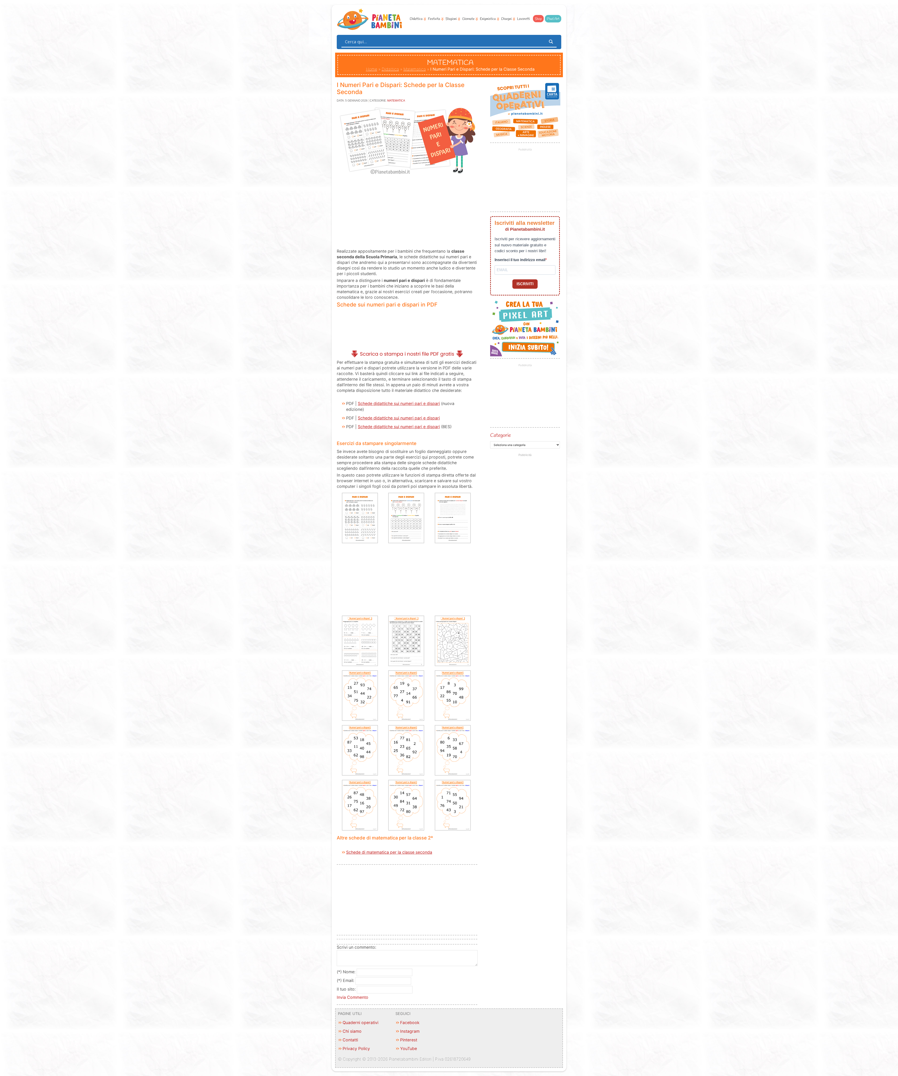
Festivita (434, 19)
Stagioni (451, 19)
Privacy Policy (356, 1048)
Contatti (350, 1039)
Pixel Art (553, 19)
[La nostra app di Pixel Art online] (525, 354)
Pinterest (408, 1039)
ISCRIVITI (525, 284)
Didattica (416, 19)
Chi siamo (352, 1031)
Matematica (414, 69)
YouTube (408, 1048)
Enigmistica (488, 19)
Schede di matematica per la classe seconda (389, 852)
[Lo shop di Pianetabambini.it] (525, 110)
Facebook (410, 1022)
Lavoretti (523, 19)
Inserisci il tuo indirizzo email (520, 260)
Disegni (506, 19)
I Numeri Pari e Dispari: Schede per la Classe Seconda (400, 88)
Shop (538, 19)
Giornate (468, 19)
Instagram (410, 1031)
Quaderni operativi (360, 1022)
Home (371, 69)
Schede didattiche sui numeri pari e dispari (399, 403)
